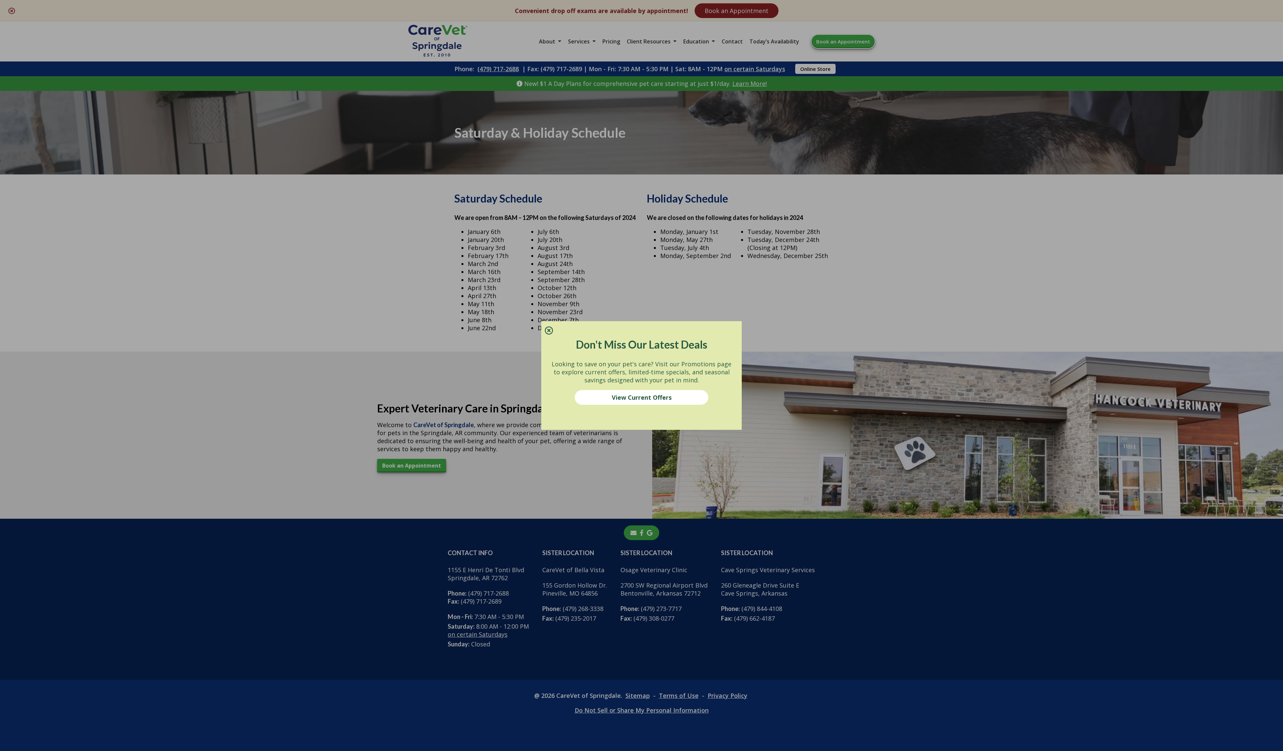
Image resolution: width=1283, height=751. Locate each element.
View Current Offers (642, 397)
